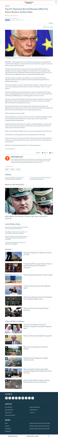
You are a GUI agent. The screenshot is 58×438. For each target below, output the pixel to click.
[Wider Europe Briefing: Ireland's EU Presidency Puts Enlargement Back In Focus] (13, 301)
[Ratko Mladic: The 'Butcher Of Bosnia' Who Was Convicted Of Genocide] (29, 201)
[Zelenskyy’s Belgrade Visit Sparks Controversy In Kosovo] (13, 256)
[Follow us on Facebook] (22, 398)
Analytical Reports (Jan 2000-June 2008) (40, 428)
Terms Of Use (8, 412)
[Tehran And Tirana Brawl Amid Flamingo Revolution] (13, 312)
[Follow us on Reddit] (9, 398)
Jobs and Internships (10, 415)
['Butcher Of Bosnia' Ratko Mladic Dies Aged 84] (13, 339)
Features (7, 426)
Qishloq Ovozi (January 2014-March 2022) (40, 423)
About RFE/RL (8, 407)
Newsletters (8, 428)
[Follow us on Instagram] (13, 398)
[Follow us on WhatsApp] (29, 398)
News (6, 423)
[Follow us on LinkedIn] (26, 398)
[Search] (48, 436)
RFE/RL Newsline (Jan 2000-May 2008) (39, 426)
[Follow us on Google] (16, 398)
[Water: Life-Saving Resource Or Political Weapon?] (13, 350)
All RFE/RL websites (13, 436)
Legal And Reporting (35, 407)
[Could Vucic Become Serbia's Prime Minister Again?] (13, 290)
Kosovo (7, 6)
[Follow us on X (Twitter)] (19, 398)
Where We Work (9, 410)
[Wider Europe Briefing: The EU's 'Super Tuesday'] (13, 278)
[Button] (51, 23)
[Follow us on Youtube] (6, 398)
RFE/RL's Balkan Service (12, 15)
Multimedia (8, 431)
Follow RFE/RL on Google (32, 436)
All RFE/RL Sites (34, 410)
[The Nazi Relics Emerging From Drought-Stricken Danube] (13, 362)
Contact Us (32, 412)
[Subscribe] (32, 398)
